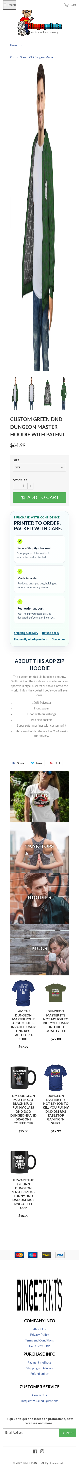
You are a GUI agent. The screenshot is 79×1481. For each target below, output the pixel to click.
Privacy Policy (39, 1334)
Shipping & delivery (26, 633)
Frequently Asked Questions (39, 1401)
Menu (12, 5)
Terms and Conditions (39, 1340)
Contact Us (39, 1395)
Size (16, 460)
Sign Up (67, 1433)
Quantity (20, 479)
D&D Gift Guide (39, 1346)
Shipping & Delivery (39, 1368)
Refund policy (50, 633)
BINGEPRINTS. (32, 1463)
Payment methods (39, 1362)
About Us (39, 1329)
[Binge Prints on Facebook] (35, 1452)
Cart (73, 5)
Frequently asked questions (31, 639)
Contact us (58, 639)
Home (13, 45)
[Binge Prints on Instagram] (42, 1452)
